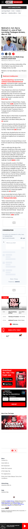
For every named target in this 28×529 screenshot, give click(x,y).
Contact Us (4, 460)
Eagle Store (4, 13)
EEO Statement (5, 465)
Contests (18, 11)
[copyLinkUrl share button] (13, 54)
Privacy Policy (16, 503)
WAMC (13, 160)
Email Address (12, 396)
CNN (15, 129)
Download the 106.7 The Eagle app (8, 372)
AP (2, 121)
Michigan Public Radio (10, 198)
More (19, 13)
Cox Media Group (9, 501)
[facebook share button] (2, 54)
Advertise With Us (12, 13)
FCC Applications (6, 473)
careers (9, 505)
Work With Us (5, 463)
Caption (22, 49)
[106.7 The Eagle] (14, 2)
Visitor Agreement (5, 503)
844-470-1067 (14, 330)
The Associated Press (7, 79)
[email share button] (10, 54)
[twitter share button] (6, 54)
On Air (12, 11)
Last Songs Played (5, 11)
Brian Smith (4, 99)
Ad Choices (21, 504)
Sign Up (14, 404)
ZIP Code (5, 396)
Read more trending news (10, 76)
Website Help (4, 492)
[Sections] (2, 2)
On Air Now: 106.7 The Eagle (14, 307)
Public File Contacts (6, 468)
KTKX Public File (5, 471)
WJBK (12, 103)
